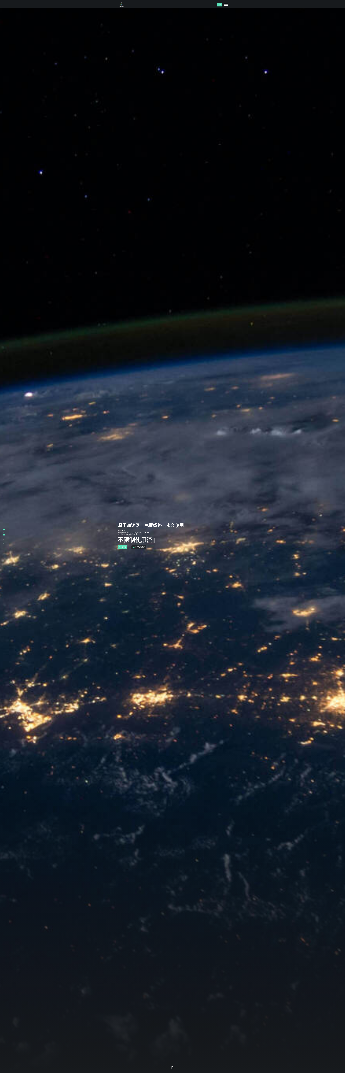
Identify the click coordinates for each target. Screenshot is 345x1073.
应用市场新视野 (140, 547)
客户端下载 (122, 547)
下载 (219, 4)
